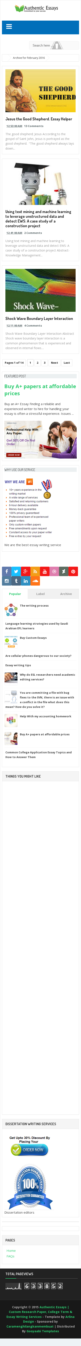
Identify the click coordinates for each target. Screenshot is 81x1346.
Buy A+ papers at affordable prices (45, 734)
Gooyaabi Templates (43, 1331)
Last (67, 363)
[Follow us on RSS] (35, 571)
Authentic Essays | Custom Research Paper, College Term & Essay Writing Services (39, 1312)
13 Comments (33, 126)
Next (54, 363)
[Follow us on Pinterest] (73, 571)
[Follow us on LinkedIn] (25, 581)
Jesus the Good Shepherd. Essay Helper (38, 119)
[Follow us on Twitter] (16, 571)
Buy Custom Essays (33, 638)
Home (11, 1250)
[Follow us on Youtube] (44, 571)
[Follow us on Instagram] (6, 581)
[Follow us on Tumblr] (16, 581)
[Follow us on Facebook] (6, 571)
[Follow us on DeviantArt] (63, 571)
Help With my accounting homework (45, 716)
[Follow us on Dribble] (54, 571)
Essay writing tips (18, 665)
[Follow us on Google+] (25, 571)
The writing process (34, 605)
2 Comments (33, 233)
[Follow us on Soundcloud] (35, 581)
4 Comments (33, 325)
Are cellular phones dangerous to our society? (38, 656)
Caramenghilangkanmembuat (30, 1326)
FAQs (10, 1256)
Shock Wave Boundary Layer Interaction (39, 318)
